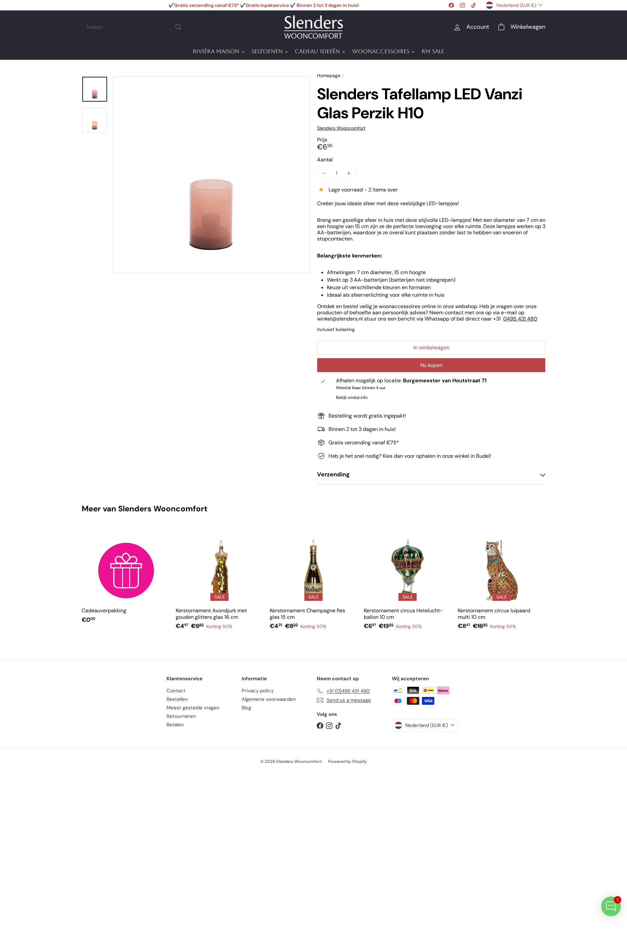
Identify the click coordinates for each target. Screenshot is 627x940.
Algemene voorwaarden (269, 699)
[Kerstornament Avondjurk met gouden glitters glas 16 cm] (219, 581)
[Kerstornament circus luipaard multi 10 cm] (501, 581)
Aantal (325, 160)
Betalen (175, 724)
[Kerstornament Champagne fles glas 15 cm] (313, 581)
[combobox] (134, 27)
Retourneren (181, 716)
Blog (246, 707)
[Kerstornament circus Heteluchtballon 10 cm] (407, 581)
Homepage (328, 75)
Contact (176, 690)
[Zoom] (211, 174)
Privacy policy (258, 690)
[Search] (178, 27)
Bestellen (177, 699)
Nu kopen (431, 365)
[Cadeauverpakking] (125, 578)
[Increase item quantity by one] (349, 173)
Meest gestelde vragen (193, 707)
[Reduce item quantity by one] (324, 173)
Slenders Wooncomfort (162, 508)
